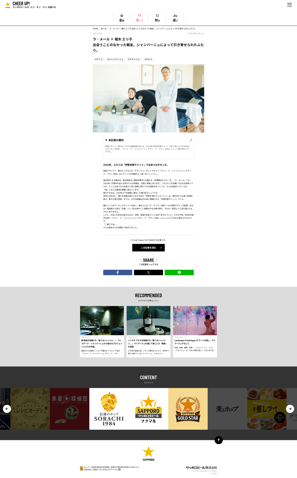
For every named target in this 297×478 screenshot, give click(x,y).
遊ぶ (175, 20)
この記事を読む (148, 247)
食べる (139, 20)
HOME (95, 28)
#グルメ (148, 59)
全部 (121, 20)
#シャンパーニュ (115, 59)
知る (157, 20)
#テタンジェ (134, 59)
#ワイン (99, 59)
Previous (7, 409)
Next (290, 409)
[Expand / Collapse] (191, 140)
